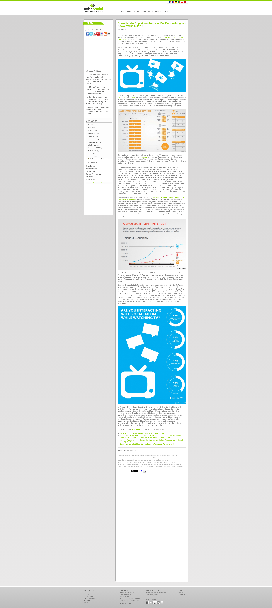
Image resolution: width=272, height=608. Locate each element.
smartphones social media (126, 460)
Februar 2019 (93, 133)
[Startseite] (120, 8)
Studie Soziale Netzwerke (162, 467)
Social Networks (93, 174)
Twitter (132, 97)
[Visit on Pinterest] (98, 34)
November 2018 (93, 142)
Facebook (90, 166)
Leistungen (148, 12)
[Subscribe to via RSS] (105, 34)
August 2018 (92, 151)
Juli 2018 (91, 154)
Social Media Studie (170, 462)
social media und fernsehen (172, 464)
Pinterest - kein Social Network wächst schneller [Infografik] (144, 433)
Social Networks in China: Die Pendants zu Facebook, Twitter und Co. (147, 444)
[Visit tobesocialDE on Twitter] (91, 34)
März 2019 (92, 131)
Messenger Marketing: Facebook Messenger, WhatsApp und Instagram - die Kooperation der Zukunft (97, 110)
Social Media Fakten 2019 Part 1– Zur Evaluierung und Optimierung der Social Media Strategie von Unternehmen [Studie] (98, 100)
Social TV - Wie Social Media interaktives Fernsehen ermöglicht (145, 438)
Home (123, 12)
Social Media (92, 171)
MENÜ (86, 602)
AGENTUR (87, 594)
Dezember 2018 (93, 139)
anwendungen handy (124, 455)
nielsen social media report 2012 (146, 458)
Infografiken (91, 168)
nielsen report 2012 (173, 455)
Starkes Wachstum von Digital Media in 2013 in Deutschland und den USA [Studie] (153, 435)
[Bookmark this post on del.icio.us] (141, 471)
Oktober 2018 (93, 145)
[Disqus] (152, 499)
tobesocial (91, 179)
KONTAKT (87, 600)
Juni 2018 (91, 156)
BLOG (86, 592)
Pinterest (143, 157)
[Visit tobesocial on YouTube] (94, 34)
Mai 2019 (91, 125)
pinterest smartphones (164, 458)
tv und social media (177, 467)
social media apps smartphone (161, 460)
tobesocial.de (124, 605)
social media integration (125, 462)
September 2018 (94, 148)
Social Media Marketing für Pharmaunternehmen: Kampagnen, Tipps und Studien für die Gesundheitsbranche (98, 90)
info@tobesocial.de (126, 603)
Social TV (120, 467)
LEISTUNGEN (88, 596)
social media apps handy (143, 460)
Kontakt (158, 12)
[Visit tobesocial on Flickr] (102, 34)
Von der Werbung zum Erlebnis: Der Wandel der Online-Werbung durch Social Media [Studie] (151, 441)
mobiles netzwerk (150, 455)
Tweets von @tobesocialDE (94, 183)
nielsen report (161, 455)
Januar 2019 (92, 136)
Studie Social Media (146, 467)
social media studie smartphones (128, 464)
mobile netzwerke (138, 455)
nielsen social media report (126, 458)
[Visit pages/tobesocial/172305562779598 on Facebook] (87, 34)
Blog (129, 12)
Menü (167, 12)
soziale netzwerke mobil (131, 467)
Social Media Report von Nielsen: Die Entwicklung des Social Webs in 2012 (152, 24)
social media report (140, 462)
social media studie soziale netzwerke (151, 464)
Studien (89, 176)
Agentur (137, 12)
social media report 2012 (155, 462)
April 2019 (91, 128)
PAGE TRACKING (90, 598)
